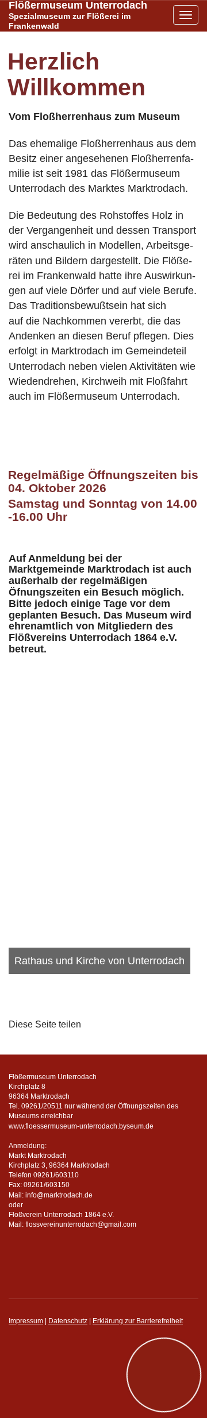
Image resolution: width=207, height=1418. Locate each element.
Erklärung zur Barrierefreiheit (138, 1321)
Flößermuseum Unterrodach (78, 15)
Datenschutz (67, 1321)
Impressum (26, 1321)
